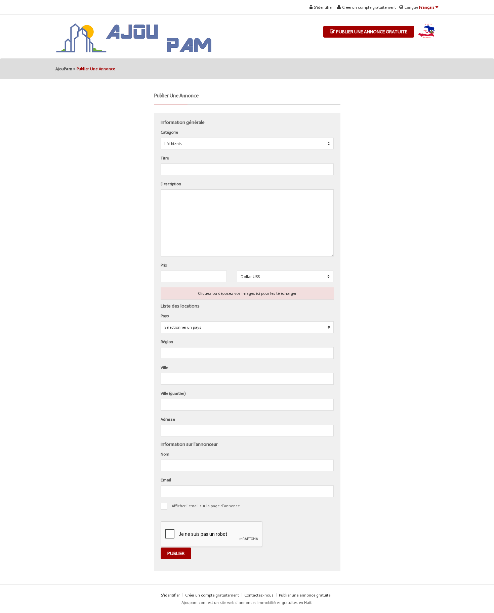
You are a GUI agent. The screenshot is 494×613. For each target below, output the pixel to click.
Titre (165, 158)
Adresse (168, 419)
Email (166, 480)
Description (171, 184)
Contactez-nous (259, 595)
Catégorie (169, 132)
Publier (175, 553)
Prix (164, 265)
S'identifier (323, 7)
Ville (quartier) (173, 393)
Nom (165, 454)
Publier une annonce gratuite (371, 32)
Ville (164, 367)
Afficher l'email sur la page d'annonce (206, 506)
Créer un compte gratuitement (368, 7)
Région (167, 341)
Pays (165, 316)
